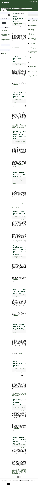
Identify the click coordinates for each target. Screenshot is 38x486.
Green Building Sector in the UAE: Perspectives (19, 291)
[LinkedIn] (30, 2)
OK (8, 15)
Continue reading (17, 47)
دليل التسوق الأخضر (31, 29)
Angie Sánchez (16, 256)
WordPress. (23, 483)
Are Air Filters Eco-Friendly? (33, 66)
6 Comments (22, 103)
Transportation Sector (17, 473)
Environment (18, 64)
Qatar (23, 242)
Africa (15, 141)
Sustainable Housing (21, 127)
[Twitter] (35, 2)
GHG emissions (21, 472)
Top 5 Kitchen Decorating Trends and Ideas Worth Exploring (33, 69)
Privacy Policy (4, 10)
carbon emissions (17, 469)
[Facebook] (33, 2)
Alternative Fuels (17, 430)
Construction (14, 64)
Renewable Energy (19, 141)
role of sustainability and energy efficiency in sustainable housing (19, 126)
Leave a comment (22, 144)
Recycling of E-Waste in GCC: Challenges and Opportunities (33, 26)
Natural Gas (19, 242)
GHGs (21, 241)
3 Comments (22, 24)
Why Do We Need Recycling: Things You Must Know (33, 35)
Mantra (20, 483)
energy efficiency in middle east (20, 206)
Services (14, 8)
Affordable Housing (17, 124)
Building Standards (22, 281)
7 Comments (22, 447)
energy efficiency (21, 125)
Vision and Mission (8, 8)
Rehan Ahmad (15, 368)
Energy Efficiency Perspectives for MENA (19, 213)
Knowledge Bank (19, 8)
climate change (17, 240)
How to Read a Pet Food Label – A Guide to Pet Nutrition (33, 75)
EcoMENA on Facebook (6, 45)
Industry (16, 407)
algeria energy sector (18, 166)
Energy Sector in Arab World (16, 207)
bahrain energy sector (20, 393)
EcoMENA (5, 2)
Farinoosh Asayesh (16, 63)
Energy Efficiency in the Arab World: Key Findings (19, 174)
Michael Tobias (16, 99)
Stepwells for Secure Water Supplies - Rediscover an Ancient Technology (6, 40)
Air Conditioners (17, 281)
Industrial (24, 241)
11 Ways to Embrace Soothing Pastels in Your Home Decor (33, 60)
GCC (19, 241)
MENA (13, 242)
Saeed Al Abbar (16, 294)
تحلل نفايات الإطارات (31, 30)
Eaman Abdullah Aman (17, 216)
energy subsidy (22, 207)
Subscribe (4, 22)
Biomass (16, 431)
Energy (14, 24)
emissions (21, 240)
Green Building (22, 64)
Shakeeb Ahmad (16, 23)
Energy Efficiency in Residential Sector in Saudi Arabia (19, 326)
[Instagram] (31, 2)
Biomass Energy (4, 53)
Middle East (16, 24)
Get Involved (25, 8)
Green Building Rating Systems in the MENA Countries (33, 63)
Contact (30, 8)
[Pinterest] (36, 2)
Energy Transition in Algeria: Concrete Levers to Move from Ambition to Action (19, 134)
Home (2, 8)
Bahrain (16, 393)
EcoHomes (16, 125)
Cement (19, 431)
